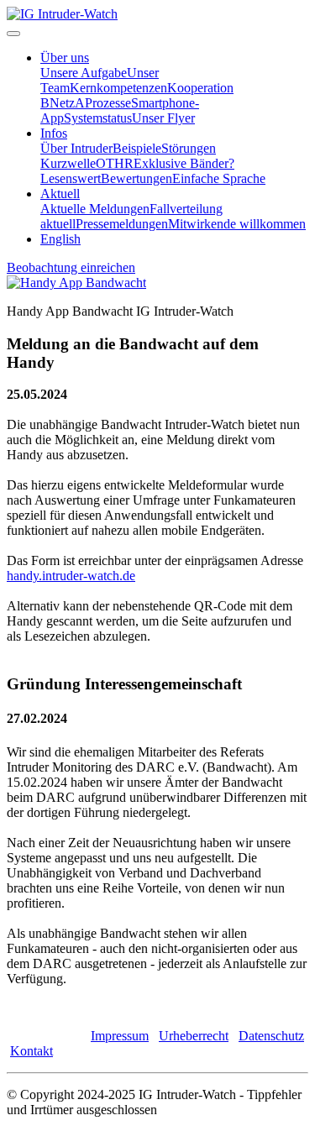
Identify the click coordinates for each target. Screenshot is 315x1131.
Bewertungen (136, 178)
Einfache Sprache (218, 178)
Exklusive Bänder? (184, 163)
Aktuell (60, 193)
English (60, 239)
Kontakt (31, 1051)
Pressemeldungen (122, 224)
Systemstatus (98, 118)
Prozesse (108, 103)
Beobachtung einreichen (71, 267)
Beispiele (137, 148)
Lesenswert (70, 178)
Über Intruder (76, 148)
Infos (53, 133)
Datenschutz (271, 1036)
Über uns (64, 57)
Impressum (120, 1036)
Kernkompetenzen (118, 88)
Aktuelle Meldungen (95, 209)
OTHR (115, 163)
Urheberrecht (193, 1036)
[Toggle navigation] (13, 33)
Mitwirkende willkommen (237, 224)
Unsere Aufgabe (83, 72)
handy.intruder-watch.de (71, 575)
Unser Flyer (163, 118)
